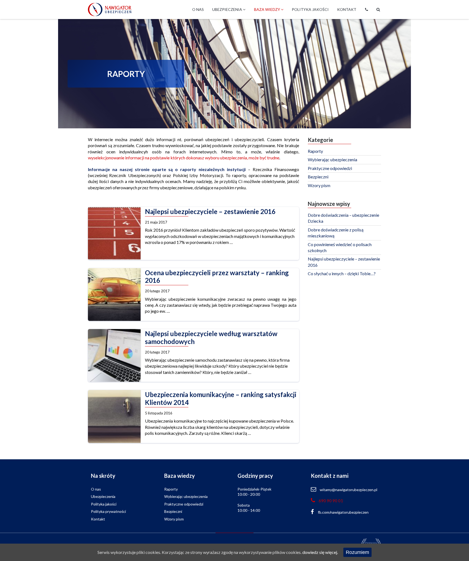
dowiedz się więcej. (320, 552)
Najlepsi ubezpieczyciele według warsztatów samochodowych (211, 337)
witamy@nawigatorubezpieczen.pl (348, 489)
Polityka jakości (310, 9)
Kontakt (346, 9)
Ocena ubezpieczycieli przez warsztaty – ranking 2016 (217, 276)
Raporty (315, 151)
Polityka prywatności (108, 511)
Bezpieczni (318, 176)
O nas (198, 9)
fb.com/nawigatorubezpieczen (343, 512)
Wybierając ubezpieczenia (332, 159)
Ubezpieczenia (227, 9)
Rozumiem (357, 552)
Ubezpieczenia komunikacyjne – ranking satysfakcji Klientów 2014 (220, 398)
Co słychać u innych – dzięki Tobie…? (342, 273)
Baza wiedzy (267, 9)
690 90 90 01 (331, 500)
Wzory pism (319, 185)
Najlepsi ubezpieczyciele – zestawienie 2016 (210, 211)
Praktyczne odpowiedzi (330, 168)
